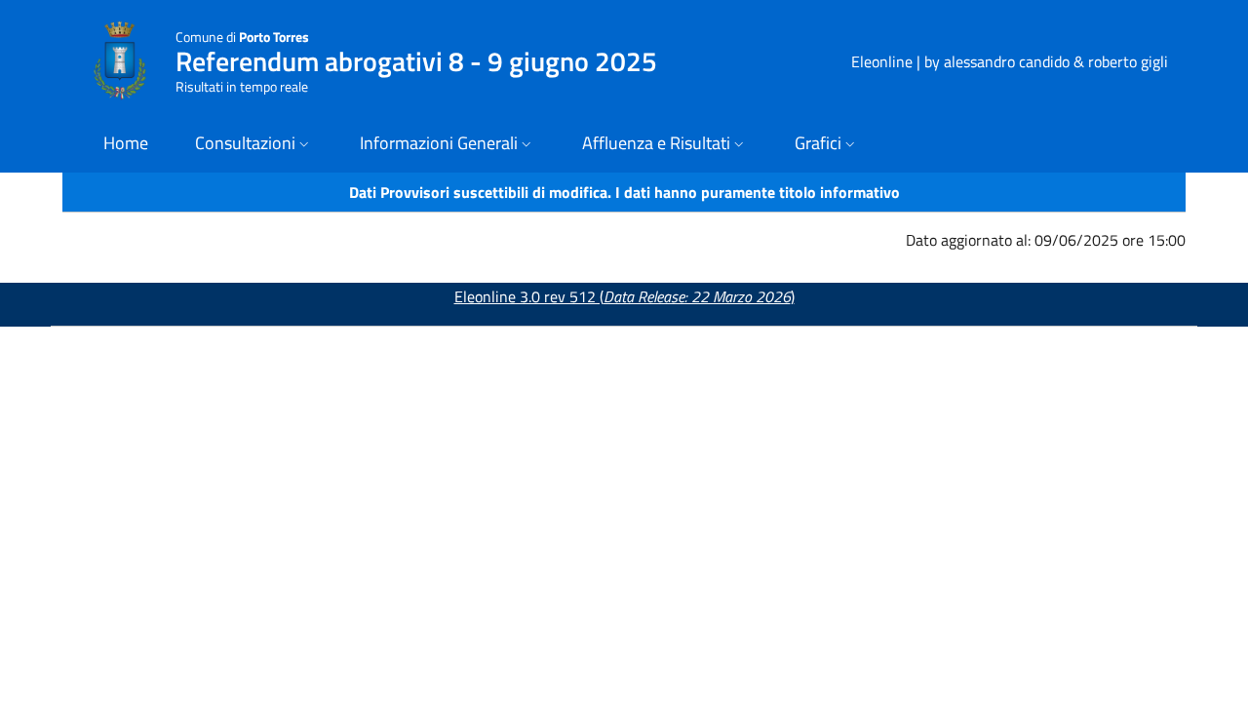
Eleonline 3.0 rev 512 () (624, 296)
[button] (254, 145)
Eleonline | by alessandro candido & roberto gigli (1009, 61)
